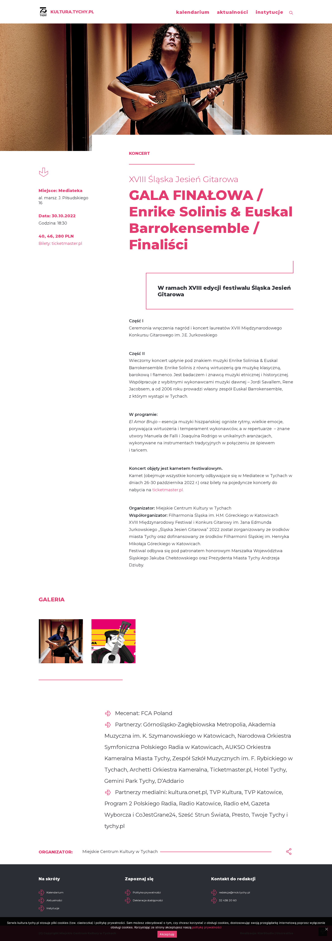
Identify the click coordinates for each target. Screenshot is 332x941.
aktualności (232, 12)
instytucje (269, 12)
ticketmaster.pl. (168, 489)
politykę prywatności (206, 927)
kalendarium (192, 12)
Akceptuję (167, 934)
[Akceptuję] (326, 929)
